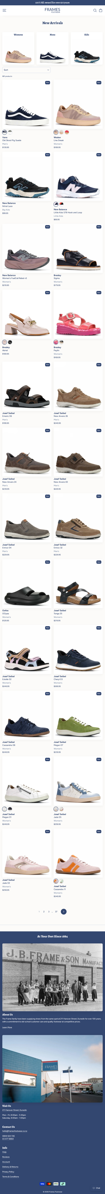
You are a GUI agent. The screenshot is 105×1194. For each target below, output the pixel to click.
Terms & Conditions (10, 1177)
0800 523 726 (8, 1136)
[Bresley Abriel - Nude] (4, 342)
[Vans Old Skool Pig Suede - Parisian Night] (4, 132)
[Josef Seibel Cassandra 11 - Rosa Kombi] (56, 881)
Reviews (6, 1157)
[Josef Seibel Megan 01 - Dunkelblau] (10, 809)
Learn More (7, 1027)
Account (6, 1162)
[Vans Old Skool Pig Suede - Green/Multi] (10, 132)
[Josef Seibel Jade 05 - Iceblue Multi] (56, 809)
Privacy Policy (8, 1172)
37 (56, 911)
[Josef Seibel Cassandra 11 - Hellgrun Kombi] (61, 881)
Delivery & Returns (10, 1167)
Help (4, 1152)
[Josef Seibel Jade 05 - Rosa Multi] (61, 809)
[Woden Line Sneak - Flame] (67, 132)
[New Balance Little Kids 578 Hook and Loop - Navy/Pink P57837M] (56, 204)
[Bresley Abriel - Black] (10, 342)
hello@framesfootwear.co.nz (14, 1131)
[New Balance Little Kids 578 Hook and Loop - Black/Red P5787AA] (61, 204)
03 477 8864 (8, 1139)
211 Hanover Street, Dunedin (14, 1110)
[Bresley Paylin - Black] (61, 342)
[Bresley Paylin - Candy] (56, 342)
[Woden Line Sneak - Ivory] (61, 132)
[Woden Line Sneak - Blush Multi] (56, 132)
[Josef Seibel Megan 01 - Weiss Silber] (4, 809)
